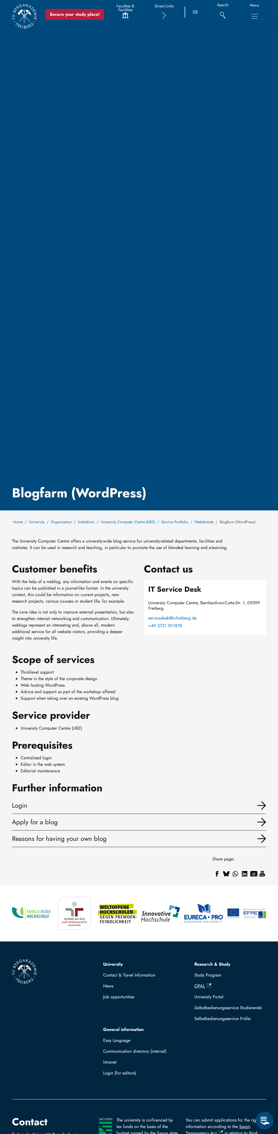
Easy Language (116, 1040)
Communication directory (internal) (134, 1051)
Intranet (109, 1062)
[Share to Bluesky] (226, 873)
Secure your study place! (75, 14)
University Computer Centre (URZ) (128, 522)
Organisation (61, 522)
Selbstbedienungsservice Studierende (228, 1008)
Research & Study (212, 964)
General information (123, 1029)
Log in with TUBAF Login (128, 1074)
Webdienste (203, 522)
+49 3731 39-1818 (165, 625)
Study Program (207, 975)
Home (18, 522)
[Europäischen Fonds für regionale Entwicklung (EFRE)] (246, 913)
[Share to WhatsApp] (235, 873)
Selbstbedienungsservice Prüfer (222, 1018)
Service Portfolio (174, 522)
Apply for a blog (35, 822)
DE (195, 12)
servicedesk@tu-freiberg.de (172, 618)
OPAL (199, 986)
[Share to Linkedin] (244, 873)
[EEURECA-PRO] (203, 913)
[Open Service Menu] (265, 1121)
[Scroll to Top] (265, 1098)
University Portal (208, 997)
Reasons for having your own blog (59, 838)
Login (19, 805)
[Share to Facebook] (216, 873)
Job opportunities (118, 997)
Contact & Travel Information (129, 975)
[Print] (262, 873)
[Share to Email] (253, 873)
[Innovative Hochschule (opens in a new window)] (160, 913)
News (108, 986)
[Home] (24, 16)
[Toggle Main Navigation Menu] (254, 16)
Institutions (86, 522)
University (37, 522)
